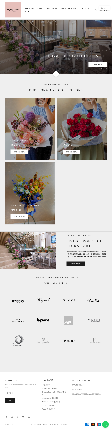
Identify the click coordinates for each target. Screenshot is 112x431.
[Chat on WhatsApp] (105, 424)
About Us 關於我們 (48, 409)
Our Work (29, 8)
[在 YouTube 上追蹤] (23, 417)
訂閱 (10, 400)
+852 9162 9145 (77, 389)
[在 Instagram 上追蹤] (12, 417)
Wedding (85, 8)
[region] (56, 37)
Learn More (76, 264)
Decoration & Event (69, 8)
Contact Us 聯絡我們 (49, 405)
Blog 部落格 (46, 385)
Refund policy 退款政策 (50, 398)
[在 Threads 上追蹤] (18, 417)
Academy (40, 8)
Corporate (52, 8)
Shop (27, 11)
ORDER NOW (19, 152)
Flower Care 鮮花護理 (49, 388)
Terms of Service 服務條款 (51, 402)
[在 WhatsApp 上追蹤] (29, 417)
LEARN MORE (98, 64)
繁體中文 (8, 424)
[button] (104, 8)
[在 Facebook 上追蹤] (6, 417)
